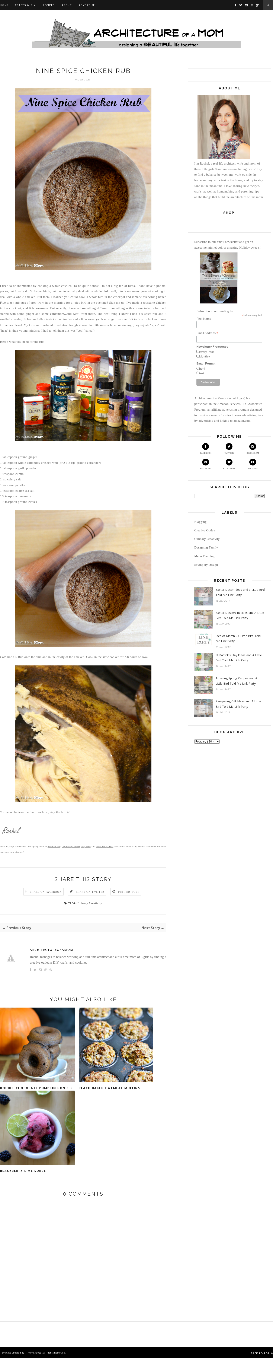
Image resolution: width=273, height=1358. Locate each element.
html (202, 368)
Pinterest (205, 468)
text (201, 373)
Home (4, 5)
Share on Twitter (90, 891)
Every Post (206, 351)
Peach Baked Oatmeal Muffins (109, 1088)
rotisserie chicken (154, 302)
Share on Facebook (45, 891)
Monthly (204, 356)
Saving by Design (206, 564)
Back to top (260, 1353)
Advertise (87, 5)
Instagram (253, 453)
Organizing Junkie (71, 846)
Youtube (253, 468)
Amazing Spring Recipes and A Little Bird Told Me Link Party (236, 681)
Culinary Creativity (89, 903)
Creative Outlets (205, 530)
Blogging (200, 522)
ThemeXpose (33, 1352)
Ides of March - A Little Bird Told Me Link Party (238, 638)
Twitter (229, 453)
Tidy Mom (85, 846)
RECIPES (49, 5)
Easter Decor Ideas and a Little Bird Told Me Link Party (240, 592)
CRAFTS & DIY (25, 5)
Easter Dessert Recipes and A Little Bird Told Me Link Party (240, 615)
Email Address (207, 333)
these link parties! (104, 846)
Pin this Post (128, 891)
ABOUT (67, 5)
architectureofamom (51, 950)
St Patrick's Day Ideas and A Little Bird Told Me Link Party (239, 657)
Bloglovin (229, 468)
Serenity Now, (54, 846)
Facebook (205, 453)
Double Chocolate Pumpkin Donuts (36, 1088)
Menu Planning (204, 556)
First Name (203, 318)
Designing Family (206, 547)
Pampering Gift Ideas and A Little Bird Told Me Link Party (238, 704)
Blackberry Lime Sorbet (24, 1171)
